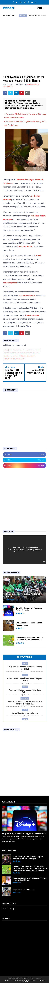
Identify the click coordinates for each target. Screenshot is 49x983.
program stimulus (27, 295)
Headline (6, 356)
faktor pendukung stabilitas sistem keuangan (25, 350)
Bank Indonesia (32, 315)
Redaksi (7, 980)
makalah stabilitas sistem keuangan (23, 356)
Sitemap (25, 981)
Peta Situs (33, 980)
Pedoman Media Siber (20, 980)
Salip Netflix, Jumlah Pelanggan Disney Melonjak (24, 833)
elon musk (24, 698)
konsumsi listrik (24, 246)
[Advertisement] (24, 44)
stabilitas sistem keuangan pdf (14, 359)
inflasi (38, 255)
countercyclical (10, 283)
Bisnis (6, 350)
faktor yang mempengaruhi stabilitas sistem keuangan (21, 353)
